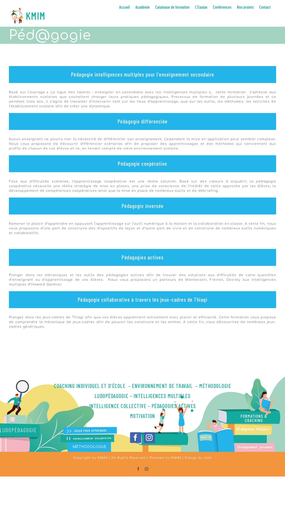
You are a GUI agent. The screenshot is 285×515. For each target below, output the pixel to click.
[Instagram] (149, 437)
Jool (208, 457)
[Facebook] (135, 437)
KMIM (176, 457)
